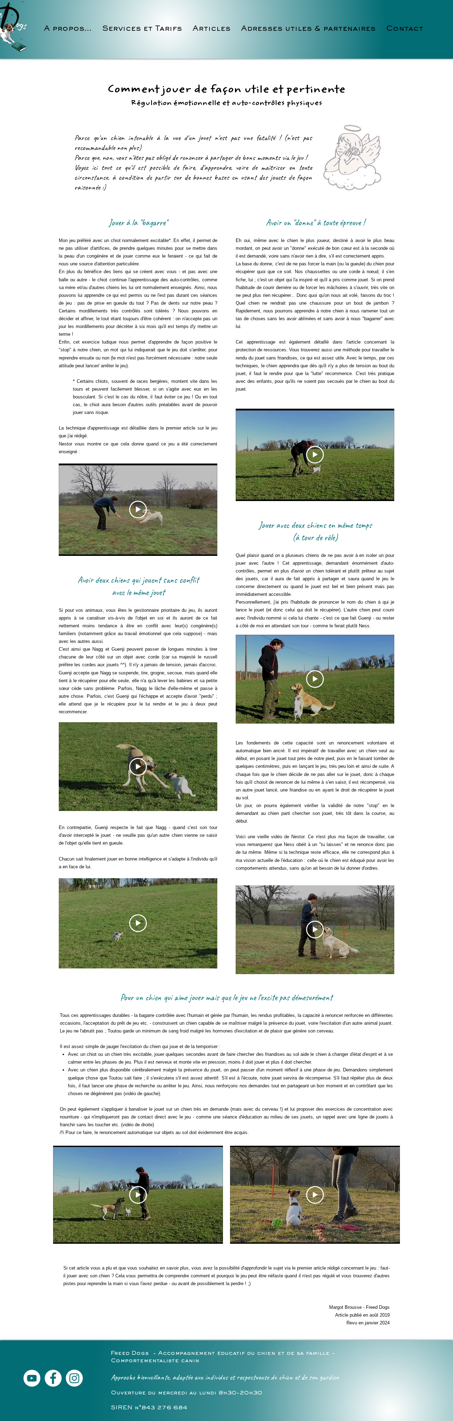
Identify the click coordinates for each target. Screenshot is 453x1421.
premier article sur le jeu (191, 428)
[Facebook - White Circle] (53, 1378)
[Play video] (138, 509)
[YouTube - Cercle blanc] (31, 1378)
